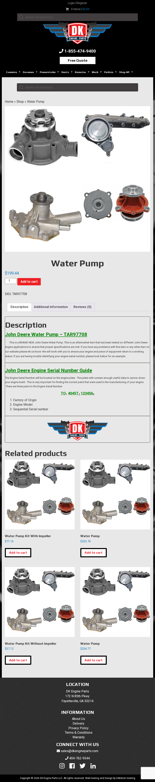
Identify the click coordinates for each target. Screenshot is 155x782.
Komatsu (82, 73)
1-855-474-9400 (80, 51)
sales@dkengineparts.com (79, 751)
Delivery (78, 723)
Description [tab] (19, 307)
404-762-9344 (79, 758)
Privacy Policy (78, 728)
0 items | (80, 9)
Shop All (126, 73)
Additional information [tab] (51, 307)
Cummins (13, 73)
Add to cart (29, 282)
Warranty (78, 737)
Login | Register (77, 3)
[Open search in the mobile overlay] (77, 17)
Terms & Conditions (78, 732)
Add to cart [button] (18, 552)
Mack (97, 73)
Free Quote (77, 60)
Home (9, 102)
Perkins (111, 73)
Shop (20, 102)
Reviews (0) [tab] (82, 307)
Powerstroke (50, 73)
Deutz (67, 73)
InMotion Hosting (125, 778)
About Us (78, 719)
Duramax (30, 73)
